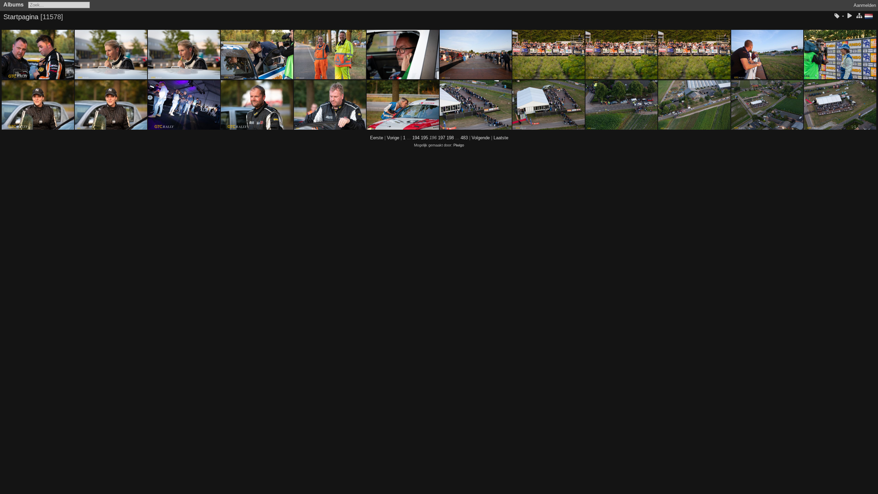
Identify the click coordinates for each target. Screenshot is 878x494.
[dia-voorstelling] (849, 16)
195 (424, 137)
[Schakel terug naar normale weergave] (859, 16)
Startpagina (20, 17)
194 (415, 137)
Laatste (501, 137)
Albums (13, 5)
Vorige (393, 137)
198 (450, 137)
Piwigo (458, 145)
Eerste (376, 137)
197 (441, 137)
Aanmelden (865, 5)
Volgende (481, 137)
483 (464, 137)
